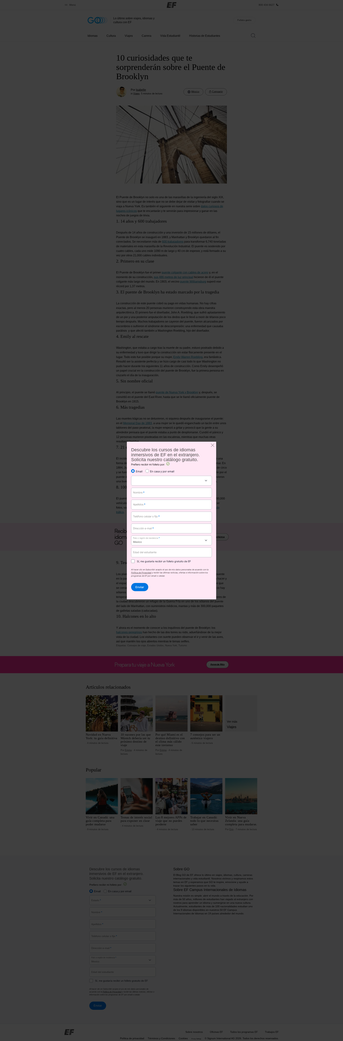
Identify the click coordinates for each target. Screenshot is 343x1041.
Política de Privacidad (141, 573)
